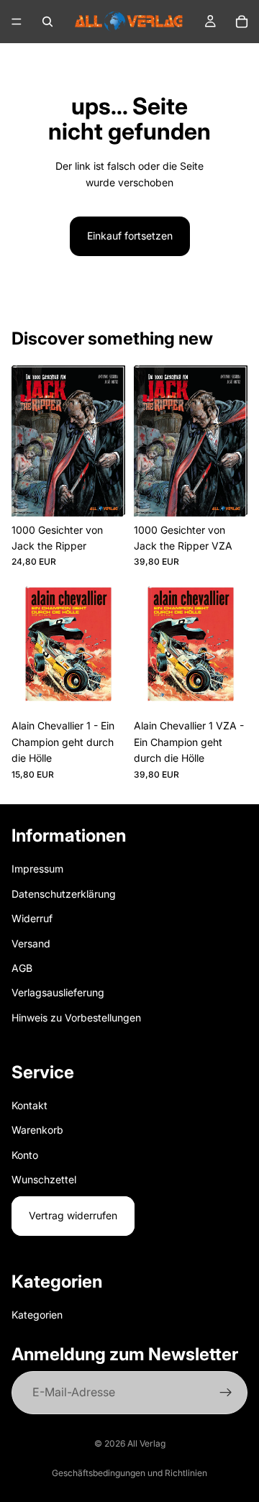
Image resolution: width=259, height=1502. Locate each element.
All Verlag (146, 1443)
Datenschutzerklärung (64, 893)
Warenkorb (37, 1130)
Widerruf (32, 918)
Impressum (37, 868)
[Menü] (16, 21)
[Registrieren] (226, 1393)
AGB (22, 968)
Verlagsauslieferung (58, 992)
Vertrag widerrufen (73, 1215)
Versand (31, 943)
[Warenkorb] (242, 21)
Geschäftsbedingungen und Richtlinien (129, 1472)
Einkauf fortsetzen (130, 235)
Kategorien (37, 1314)
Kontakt (29, 1104)
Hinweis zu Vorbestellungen (76, 1017)
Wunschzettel (44, 1179)
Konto (25, 1154)
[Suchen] (47, 21)
